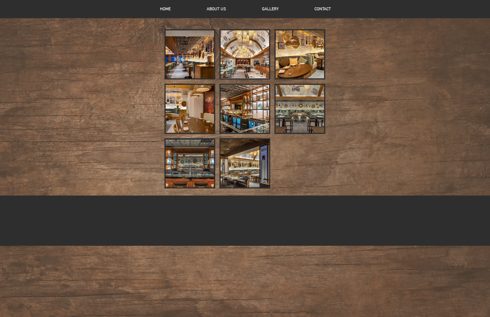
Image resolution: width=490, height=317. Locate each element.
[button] (189, 54)
